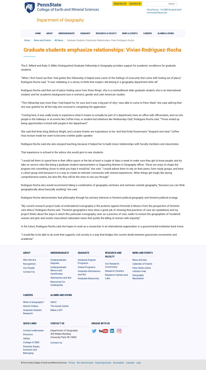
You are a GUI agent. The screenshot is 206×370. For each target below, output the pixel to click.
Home (38, 33)
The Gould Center (59, 306)
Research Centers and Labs (116, 276)
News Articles (139, 259)
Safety (26, 338)
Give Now (134, 4)
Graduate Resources (88, 278)
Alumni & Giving (166, 33)
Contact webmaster (33, 330)
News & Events (130, 33)
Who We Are (29, 259)
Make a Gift (56, 310)
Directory (28, 334)
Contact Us (29, 271)
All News (59, 40)
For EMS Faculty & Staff (171, 10)
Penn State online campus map (141, 269)
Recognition (29, 263)
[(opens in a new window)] (94, 331)
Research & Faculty (106, 33)
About (49, 33)
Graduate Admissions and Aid (89, 273)
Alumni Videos (30, 306)
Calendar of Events (142, 263)
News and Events (42, 40)
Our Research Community (112, 265)
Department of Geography (60, 20)
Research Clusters (114, 271)
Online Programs (86, 267)
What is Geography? (33, 302)
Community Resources (157, 13)
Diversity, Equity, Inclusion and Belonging (31, 349)
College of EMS (31, 342)
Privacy (72, 363)
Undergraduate (66, 33)
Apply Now (119, 4)
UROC (53, 302)
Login (138, 363)
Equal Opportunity (103, 363)
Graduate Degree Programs (87, 261)
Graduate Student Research (32, 312)
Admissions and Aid (60, 277)
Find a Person (153, 10)
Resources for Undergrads (57, 283)
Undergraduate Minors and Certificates (58, 270)
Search (172, 4)
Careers (147, 33)
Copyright (130, 363)
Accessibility (118, 363)
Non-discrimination (85, 363)
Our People (29, 267)
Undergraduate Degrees (58, 261)
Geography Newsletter (138, 277)
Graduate (85, 33)
